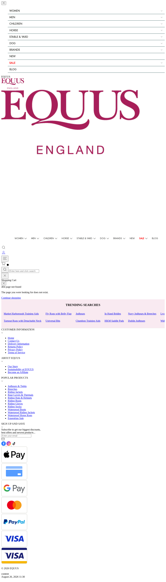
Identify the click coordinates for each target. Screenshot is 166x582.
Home (11, 338)
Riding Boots (14, 400)
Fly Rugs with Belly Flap (58, 313)
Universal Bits (53, 320)
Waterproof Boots (17, 409)
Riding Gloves (15, 403)
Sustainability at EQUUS (21, 369)
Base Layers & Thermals (20, 395)
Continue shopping (11, 297)
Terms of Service (16, 352)
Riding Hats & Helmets (20, 397)
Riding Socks (15, 406)
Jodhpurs (80, 313)
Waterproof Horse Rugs (20, 415)
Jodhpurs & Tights (17, 386)
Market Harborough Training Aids (21, 313)
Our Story (13, 366)
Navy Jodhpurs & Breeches (142, 313)
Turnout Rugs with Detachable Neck (22, 320)
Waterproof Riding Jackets (21, 412)
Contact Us (13, 340)
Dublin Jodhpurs (136, 320)
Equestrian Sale (16, 418)
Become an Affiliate (18, 372)
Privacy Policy (15, 349)
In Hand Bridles (113, 313)
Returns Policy (15, 346)
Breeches (12, 389)
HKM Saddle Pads (114, 320)
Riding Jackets (15, 392)
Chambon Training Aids (88, 320)
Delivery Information (18, 343)
